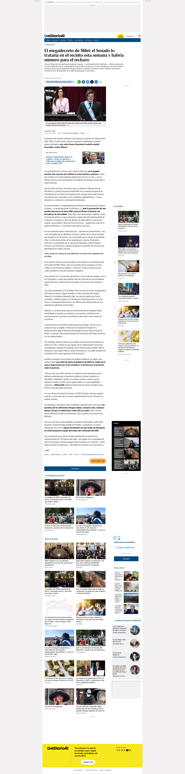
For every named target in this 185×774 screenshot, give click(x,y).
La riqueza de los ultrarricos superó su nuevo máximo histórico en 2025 (59, 679)
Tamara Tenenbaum (82, 499)
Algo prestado (140, 2)
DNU (70, 454)
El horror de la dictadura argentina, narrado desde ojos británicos (119, 442)
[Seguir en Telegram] (122, 750)
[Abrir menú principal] (139, 36)
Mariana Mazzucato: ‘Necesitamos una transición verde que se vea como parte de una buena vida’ (119, 576)
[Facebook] (83, 82)
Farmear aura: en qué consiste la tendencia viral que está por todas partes (89, 619)
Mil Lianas (88, 40)
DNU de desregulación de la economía (92, 454)
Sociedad (63, 40)
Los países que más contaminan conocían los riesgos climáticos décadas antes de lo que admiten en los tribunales (118, 609)
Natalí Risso (79, 685)
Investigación (79, 40)
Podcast (96, 40)
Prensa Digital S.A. (78, 770)
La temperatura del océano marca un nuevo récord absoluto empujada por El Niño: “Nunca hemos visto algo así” (59, 620)
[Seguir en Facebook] (119, 750)
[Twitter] (92, 82)
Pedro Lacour (49, 567)
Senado (65, 454)
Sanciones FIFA (120, 2)
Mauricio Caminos (81, 713)
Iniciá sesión (130, 36)
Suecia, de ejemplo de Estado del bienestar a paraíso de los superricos (59, 526)
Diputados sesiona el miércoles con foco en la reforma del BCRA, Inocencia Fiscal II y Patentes (90, 563)
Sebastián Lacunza (50, 504)
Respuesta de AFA (128, 2)
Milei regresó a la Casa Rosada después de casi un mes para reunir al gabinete (59, 563)
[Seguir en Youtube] (127, 750)
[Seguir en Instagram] (124, 750)
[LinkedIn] (96, 82)
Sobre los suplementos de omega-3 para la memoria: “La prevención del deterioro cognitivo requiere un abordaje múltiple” (128, 347)
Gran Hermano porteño (71, 2)
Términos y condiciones (105, 770)
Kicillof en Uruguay (99, 2)
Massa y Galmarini (107, 2)
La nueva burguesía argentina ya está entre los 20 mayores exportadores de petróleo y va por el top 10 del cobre (90, 528)
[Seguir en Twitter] (117, 750)
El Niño (134, 2)
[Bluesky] (87, 82)
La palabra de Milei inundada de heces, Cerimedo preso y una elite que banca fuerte (58, 499)
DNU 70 (77, 454)
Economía (55, 40)
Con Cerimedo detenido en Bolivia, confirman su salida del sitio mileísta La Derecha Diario (90, 591)
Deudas (114, 2)
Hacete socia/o (121, 36)
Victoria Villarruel (56, 454)
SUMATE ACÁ (88, 762)
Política (48, 40)
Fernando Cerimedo (81, 2)
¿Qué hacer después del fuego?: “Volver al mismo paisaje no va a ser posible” (119, 598)
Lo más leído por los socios (54, 476)
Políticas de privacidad (91, 770)
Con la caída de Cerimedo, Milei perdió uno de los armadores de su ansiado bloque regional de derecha (90, 708)
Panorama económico (60, 2)
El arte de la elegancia (85, 497)
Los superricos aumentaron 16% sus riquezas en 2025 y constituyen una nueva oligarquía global (90, 680)
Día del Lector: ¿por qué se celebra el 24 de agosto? (127, 274)
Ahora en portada (51, 539)
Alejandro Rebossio (81, 534)
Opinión (70, 40)
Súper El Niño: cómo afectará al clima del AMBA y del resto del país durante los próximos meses (119, 587)
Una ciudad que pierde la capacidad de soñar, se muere (128, 297)
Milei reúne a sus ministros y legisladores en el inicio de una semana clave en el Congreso (128, 251)
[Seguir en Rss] (130, 750)
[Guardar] (100, 82)
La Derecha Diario (90, 2)
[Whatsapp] (79, 82)
